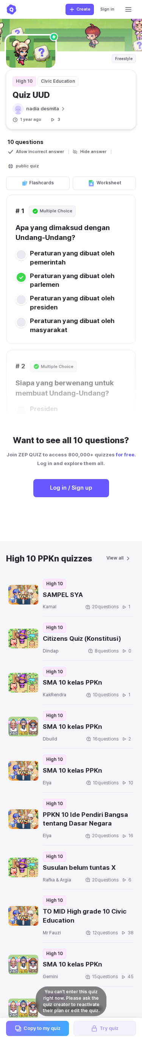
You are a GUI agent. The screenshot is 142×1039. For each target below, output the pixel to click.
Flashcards (41, 183)
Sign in (107, 9)
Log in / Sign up (71, 487)
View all (114, 558)
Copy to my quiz (42, 1028)
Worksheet (109, 183)
